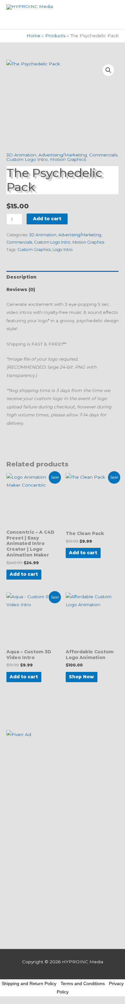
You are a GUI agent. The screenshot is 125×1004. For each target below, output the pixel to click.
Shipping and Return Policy (29, 983)
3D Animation (21, 154)
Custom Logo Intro (27, 159)
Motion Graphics (68, 159)
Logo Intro (63, 249)
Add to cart (47, 218)
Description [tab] (21, 277)
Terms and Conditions (83, 983)
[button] (108, 70)
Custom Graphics (34, 249)
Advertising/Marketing (62, 154)
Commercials (103, 154)
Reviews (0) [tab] (20, 289)
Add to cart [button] (24, 574)
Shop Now (81, 676)
